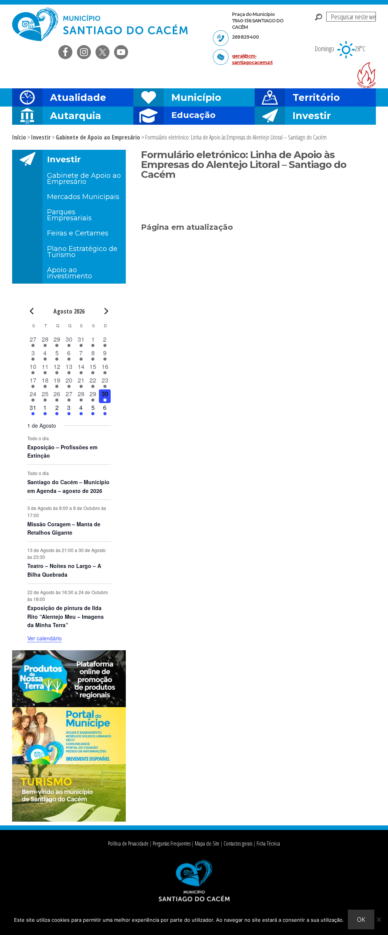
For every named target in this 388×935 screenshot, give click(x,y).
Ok (361, 919)
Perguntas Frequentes (172, 843)
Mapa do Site (207, 843)
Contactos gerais (238, 843)
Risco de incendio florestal (366, 75)
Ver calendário (44, 638)
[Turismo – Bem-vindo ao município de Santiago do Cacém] (69, 819)
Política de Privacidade (128, 843)
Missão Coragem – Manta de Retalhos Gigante (63, 528)
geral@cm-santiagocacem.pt (252, 59)
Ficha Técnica (268, 843)
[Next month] (106, 310)
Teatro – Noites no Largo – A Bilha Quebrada (64, 570)
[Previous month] (31, 310)
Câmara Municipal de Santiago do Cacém (100, 24)
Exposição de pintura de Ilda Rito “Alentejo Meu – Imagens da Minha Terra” (65, 616)
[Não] (378, 919)
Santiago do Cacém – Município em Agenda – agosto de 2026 (68, 486)
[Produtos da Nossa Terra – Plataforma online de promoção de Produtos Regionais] (69, 705)
